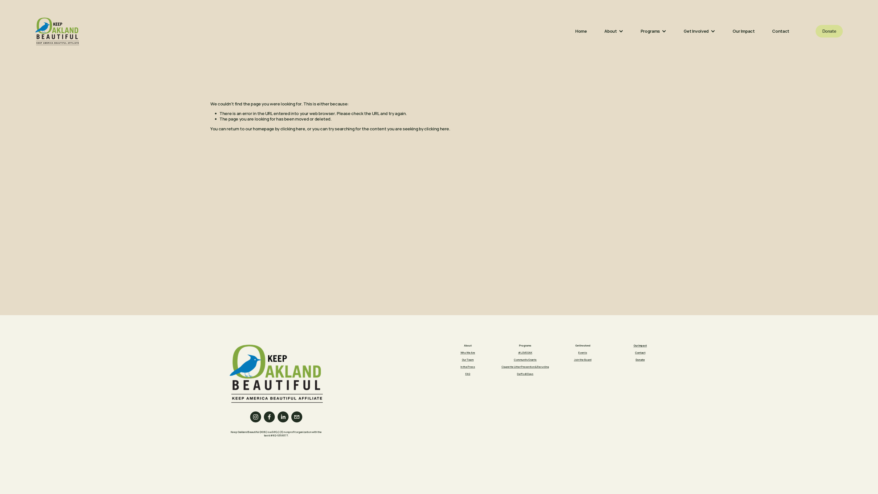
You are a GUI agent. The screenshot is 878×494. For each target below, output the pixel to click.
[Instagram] (255, 416)
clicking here (292, 129)
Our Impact (744, 31)
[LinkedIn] (283, 416)
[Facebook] (269, 416)
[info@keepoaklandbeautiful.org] (296, 416)
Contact (780, 31)
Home (581, 31)
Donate (829, 31)
